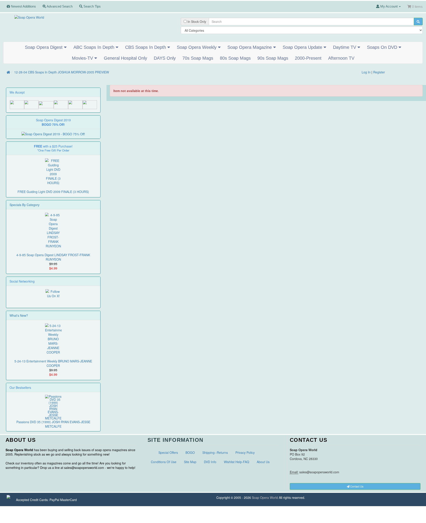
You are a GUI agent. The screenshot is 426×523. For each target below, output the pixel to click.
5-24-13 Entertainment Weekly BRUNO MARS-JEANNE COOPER (53, 363)
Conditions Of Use (163, 462)
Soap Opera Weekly (197, 47)
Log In (366, 72)
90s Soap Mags (272, 58)
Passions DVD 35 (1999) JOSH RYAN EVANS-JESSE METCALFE (53, 424)
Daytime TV (345, 47)
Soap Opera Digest (44, 47)
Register (379, 72)
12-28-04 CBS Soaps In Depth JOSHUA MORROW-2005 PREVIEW (61, 72)
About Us (263, 462)
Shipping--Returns (215, 452)
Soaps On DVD (382, 47)
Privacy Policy (245, 452)
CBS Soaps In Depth (146, 47)
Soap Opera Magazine (250, 47)
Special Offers (168, 452)
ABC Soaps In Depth (94, 47)
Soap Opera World (265, 497)
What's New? (19, 315)
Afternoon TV (341, 58)
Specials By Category (24, 205)
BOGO (190, 452)
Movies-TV (83, 58)
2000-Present (308, 58)
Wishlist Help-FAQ (236, 462)
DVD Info (210, 462)
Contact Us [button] (356, 486)
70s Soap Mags (197, 58)
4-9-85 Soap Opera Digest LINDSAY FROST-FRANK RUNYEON (53, 257)
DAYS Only (165, 58)
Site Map (190, 462)
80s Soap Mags (235, 58)
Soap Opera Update (303, 47)
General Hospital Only (125, 58)
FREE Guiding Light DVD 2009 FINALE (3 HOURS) (53, 191)
